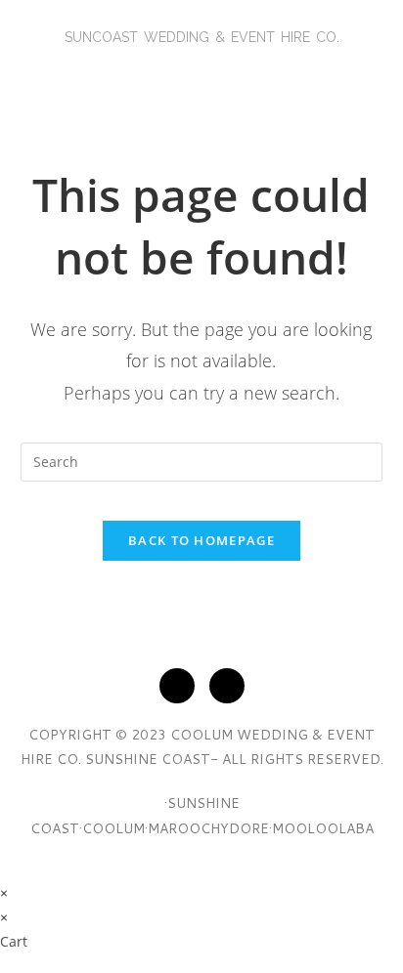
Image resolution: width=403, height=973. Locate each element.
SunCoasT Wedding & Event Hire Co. (202, 37)
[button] (201, 74)
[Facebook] (177, 685)
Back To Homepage (201, 540)
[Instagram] (227, 685)
